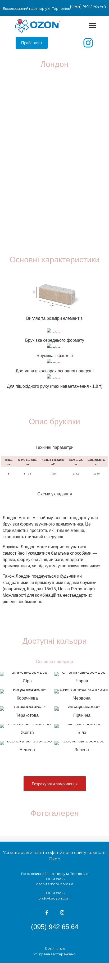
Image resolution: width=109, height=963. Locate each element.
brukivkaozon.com (54, 898)
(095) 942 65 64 (88, 7)
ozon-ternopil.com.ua (54, 884)
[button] (93, 25)
